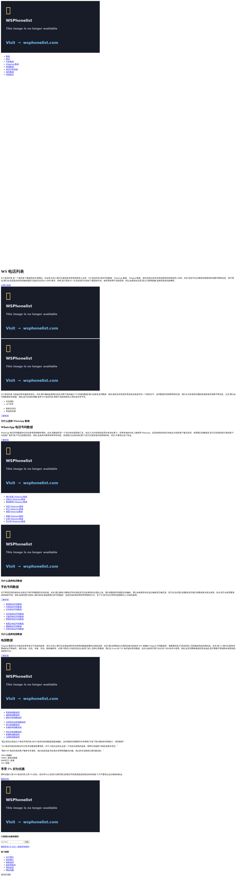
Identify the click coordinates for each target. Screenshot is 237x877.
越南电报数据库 (13, 715)
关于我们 (10, 857)
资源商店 (10, 74)
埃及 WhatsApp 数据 (14, 506)
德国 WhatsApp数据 (14, 512)
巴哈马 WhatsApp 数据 (15, 499)
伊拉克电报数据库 (14, 732)
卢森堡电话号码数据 (15, 616)
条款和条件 (11, 865)
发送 (27, 842)
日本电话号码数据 (14, 609)
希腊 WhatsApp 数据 (14, 516)
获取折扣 (5, 779)
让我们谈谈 (6, 285)
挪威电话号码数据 (14, 626)
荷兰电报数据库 (13, 725)
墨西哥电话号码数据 (15, 619)
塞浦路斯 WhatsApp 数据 (16, 502)
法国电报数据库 (13, 737)
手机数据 (10, 62)
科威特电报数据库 (14, 727)
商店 (8, 59)
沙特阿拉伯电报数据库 (16, 722)
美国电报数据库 (13, 712)
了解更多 (5, 416)
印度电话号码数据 (14, 607)
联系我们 (10, 860)
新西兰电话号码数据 (15, 624)
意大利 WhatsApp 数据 (15, 521)
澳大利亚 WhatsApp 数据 (16, 497)
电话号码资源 (12, 69)
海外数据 (10, 72)
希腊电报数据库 (13, 734)
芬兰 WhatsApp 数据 (14, 509)
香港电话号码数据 (14, 604)
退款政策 (10, 867)
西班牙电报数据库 (14, 718)
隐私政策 (10, 862)
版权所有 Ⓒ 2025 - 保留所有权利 (15, 847)
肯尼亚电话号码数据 (15, 614)
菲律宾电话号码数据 (15, 629)
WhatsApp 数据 (12, 64)
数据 (8, 56)
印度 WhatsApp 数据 (14, 519)
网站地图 (10, 870)
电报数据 (10, 67)
